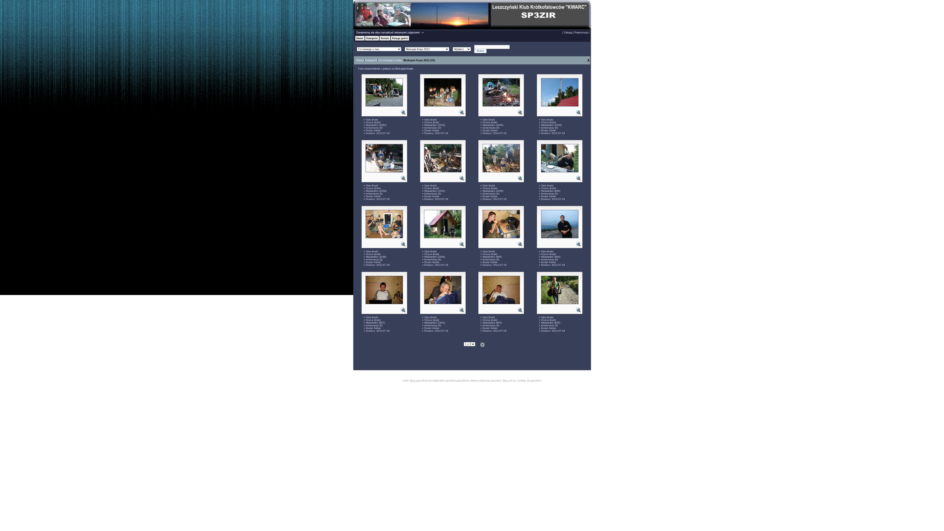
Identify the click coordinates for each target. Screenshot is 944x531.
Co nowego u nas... (390, 60)
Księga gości (400, 38)
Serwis (385, 38)
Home (359, 38)
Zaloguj (568, 32)
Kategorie (372, 38)
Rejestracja (581, 32)
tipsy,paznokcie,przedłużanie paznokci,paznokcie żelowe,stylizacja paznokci (455, 380)
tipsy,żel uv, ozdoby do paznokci (522, 380)
